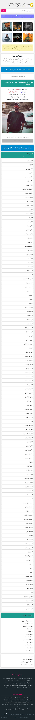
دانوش (30, 295)
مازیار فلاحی (29, 470)
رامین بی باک (28, 307)
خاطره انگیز (29, 629)
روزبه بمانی (29, 340)
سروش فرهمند (28, 356)
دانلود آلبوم (29, 632)
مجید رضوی (29, 491)
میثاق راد (30, 572)
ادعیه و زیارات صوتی (27, 621)
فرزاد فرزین (29, 446)
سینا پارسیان (29, 368)
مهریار (30, 568)
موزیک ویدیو (29, 650)
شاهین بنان (29, 385)
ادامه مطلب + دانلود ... (17, 141)
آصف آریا (29, 181)
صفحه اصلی (17, 3)
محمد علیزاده (28, 527)
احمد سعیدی (29, 197)
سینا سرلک (29, 377)
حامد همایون (29, 271)
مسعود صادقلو (28, 544)
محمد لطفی (29, 531)
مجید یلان (29, 499)
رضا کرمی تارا (28, 328)
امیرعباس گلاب (28, 234)
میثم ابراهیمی (28, 576)
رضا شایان (29, 315)
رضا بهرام (29, 311)
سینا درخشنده (28, 372)
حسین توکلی (29, 283)
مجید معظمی (28, 495)
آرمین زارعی (29, 169)
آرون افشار (29, 173)
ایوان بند (30, 242)
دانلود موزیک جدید (27, 659)
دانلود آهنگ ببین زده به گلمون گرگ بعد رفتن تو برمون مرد (17, 709)
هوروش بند (29, 601)
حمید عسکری (28, 287)
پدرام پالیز (29, 262)
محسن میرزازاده (28, 519)
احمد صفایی (29, 205)
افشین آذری (29, 214)
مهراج (30, 564)
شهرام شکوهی (28, 397)
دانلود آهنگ (29, 634)
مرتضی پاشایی (28, 540)
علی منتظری (29, 417)
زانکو (30, 348)
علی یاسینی (29, 421)
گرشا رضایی (29, 466)
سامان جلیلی (29, 352)
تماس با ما (10, 3)
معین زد (30, 552)
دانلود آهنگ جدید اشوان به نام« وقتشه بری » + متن (17, 687)
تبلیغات (9, 5)
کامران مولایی (28, 454)
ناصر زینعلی (29, 588)
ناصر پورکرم (29, 584)
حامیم (30, 275)
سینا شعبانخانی (28, 381)
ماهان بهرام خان (28, 478)
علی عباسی (29, 405)
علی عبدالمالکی (28, 409)
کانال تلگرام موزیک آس (26, 662)
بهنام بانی (29, 250)
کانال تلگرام (18, 7)
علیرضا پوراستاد (28, 425)
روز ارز (30, 657)
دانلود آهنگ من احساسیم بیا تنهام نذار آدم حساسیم (17, 702)
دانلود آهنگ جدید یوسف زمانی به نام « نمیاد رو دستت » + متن (17, 685)
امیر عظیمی (29, 230)
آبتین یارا (30, 161)
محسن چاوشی (28, 507)
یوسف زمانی (29, 609)
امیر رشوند (29, 226)
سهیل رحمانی (28, 364)
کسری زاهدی (28, 458)
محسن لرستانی (28, 515)
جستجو (3, 11)
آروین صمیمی (28, 177)
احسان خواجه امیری (27, 189)
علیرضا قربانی (28, 438)
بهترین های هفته (28, 624)
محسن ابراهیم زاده (27, 503)
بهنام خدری (29, 254)
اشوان (30, 210)
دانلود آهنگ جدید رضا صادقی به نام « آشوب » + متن (17, 681)
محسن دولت (29, 511)
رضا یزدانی (29, 336)
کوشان (30, 462)
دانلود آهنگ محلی (27, 640)
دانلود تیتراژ (29, 642)
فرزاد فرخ (29, 442)
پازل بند (30, 258)
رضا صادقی (29, 320)
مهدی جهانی (29, 560)
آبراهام (30, 165)
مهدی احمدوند (28, 556)
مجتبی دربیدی (28, 482)
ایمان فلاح (29, 238)
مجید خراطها (29, 487)
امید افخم (29, 222)
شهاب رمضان (28, 389)
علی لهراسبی (29, 413)
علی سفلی (29, 401)
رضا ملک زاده (28, 332)
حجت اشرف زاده (28, 279)
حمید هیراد (29, 291)
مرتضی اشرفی (28, 535)
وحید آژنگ (29, 605)
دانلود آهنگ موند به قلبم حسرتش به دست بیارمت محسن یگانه (17, 700)
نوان (31, 592)
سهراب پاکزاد (29, 360)
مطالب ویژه (25, 137)
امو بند (30, 218)
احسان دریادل (28, 193)
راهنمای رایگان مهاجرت (26, 665)
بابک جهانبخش (28, 246)
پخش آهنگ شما (16, 5)
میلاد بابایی (29, 580)
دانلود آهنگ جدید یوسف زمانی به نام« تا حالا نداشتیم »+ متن (17, 678)
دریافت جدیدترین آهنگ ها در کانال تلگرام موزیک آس (17, 70)
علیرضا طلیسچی (28, 434)
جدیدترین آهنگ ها (27, 626)
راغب (30, 303)
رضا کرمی (29, 324)
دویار (30, 299)
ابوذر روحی (29, 185)
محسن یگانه (29, 523)
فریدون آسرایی (28, 450)
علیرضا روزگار (28, 430)
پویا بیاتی (29, 267)
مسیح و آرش (29, 548)
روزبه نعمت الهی (28, 344)
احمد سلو (29, 201)
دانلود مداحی (29, 645)
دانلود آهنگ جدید (17, 56)
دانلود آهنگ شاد (28, 637)
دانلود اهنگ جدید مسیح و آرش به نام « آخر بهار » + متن (18, 683)
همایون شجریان (28, 597)
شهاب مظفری (28, 393)
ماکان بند (29, 474)
